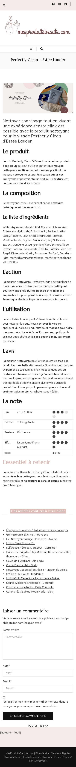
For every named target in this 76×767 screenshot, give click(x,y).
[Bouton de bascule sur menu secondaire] (4, 5)
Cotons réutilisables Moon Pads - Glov (29, 591)
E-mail (7, 681)
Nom (6, 665)
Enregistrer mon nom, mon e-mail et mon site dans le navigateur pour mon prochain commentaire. (36, 704)
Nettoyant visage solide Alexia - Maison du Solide (36, 569)
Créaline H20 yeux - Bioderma (24, 574)
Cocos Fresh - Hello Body (21, 565)
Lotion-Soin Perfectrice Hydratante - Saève (33, 578)
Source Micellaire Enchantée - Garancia (29, 582)
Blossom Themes (52, 757)
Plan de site (42, 753)
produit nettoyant (51, 131)
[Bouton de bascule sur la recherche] (41, 49)
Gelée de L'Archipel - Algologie (25, 561)
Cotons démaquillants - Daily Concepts (30, 587)
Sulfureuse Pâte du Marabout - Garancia (30, 547)
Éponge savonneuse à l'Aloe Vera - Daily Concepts (37, 530)
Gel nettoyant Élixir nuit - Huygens (27, 534)
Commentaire (11, 630)
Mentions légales (61, 753)
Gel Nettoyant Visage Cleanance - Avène (31, 539)
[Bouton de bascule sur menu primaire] (31, 49)
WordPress (40, 760)
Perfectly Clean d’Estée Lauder (32, 138)
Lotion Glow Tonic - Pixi (20, 543)
